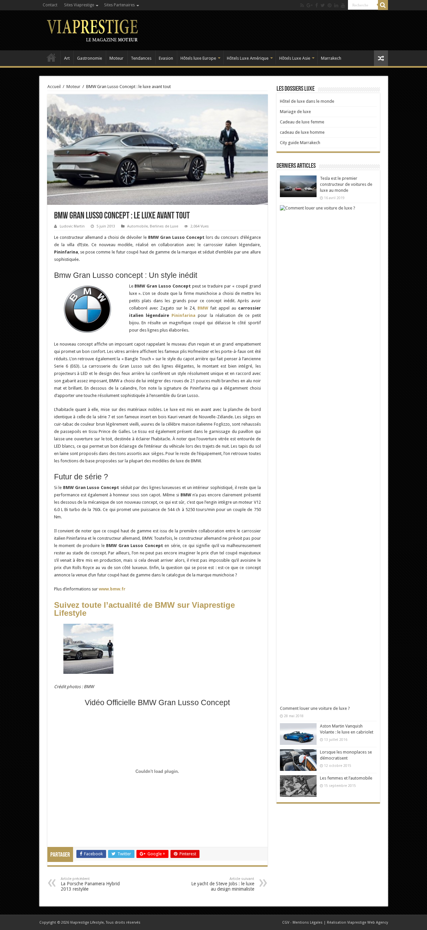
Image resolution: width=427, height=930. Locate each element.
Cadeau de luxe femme (302, 121)
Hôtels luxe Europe (198, 58)
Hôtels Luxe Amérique (248, 58)
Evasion (166, 58)
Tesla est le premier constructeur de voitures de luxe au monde (346, 184)
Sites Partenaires (119, 5)
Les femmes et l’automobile (346, 778)
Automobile (137, 226)
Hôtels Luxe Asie (294, 58)
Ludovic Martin (72, 226)
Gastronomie (89, 58)
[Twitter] (323, 5)
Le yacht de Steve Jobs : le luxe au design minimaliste (222, 884)
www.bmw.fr (112, 588)
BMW (202, 308)
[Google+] (309, 5)
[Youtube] (343, 5)
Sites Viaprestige (79, 5)
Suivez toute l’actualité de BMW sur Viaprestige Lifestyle (144, 608)
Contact (50, 5)
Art (67, 58)
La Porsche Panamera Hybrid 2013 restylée (90, 884)
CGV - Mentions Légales (302, 922)
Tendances (141, 58)
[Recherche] (383, 5)
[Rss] (302, 5)
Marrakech (331, 58)
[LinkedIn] (336, 5)
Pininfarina (183, 315)
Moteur (116, 58)
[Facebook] (317, 5)
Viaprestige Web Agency (367, 922)
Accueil (51, 57)
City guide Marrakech (300, 142)
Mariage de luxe (295, 111)
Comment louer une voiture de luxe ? (315, 708)
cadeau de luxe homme (302, 132)
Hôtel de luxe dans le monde (307, 101)
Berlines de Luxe (164, 226)
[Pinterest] (329, 5)
